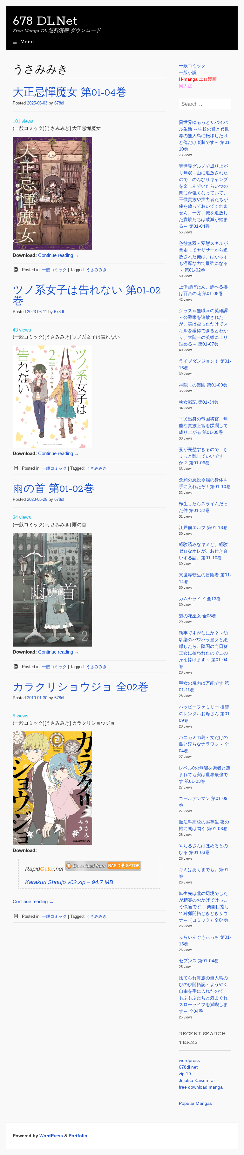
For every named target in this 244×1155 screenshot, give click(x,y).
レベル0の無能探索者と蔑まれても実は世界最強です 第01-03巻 (204, 774)
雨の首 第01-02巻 (53, 489)
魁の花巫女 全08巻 (197, 615)
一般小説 (188, 72)
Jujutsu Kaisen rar (197, 1080)
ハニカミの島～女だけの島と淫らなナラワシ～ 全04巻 (204, 744)
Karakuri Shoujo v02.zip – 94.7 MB (69, 882)
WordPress (51, 1135)
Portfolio (78, 1135)
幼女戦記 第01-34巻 (199, 402)
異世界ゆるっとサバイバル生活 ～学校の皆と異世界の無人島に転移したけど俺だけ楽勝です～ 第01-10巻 (205, 135)
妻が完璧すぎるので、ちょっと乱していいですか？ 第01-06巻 (203, 456)
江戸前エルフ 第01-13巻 (203, 527)
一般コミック (54, 269)
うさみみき (96, 269)
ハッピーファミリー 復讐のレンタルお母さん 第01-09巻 (205, 713)
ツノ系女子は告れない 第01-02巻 (87, 296)
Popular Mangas (195, 1103)
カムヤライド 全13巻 (200, 598)
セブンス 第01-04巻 (199, 960)
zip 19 (185, 1073)
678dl (59, 103)
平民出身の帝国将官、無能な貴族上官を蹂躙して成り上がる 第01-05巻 (203, 425)
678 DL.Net (45, 21)
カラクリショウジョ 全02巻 (81, 688)
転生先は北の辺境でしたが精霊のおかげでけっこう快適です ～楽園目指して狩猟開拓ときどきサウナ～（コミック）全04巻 (204, 907)
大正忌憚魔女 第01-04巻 (70, 93)
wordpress (189, 1060)
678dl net (188, 1067)
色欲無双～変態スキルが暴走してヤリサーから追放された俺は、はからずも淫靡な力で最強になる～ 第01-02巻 (203, 256)
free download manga (201, 1087)
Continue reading (58, 255)
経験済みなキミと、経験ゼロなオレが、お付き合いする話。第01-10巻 (203, 551)
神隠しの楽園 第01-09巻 (203, 384)
